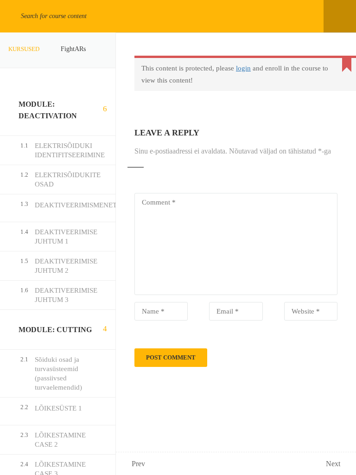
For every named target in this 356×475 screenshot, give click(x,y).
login (243, 68)
